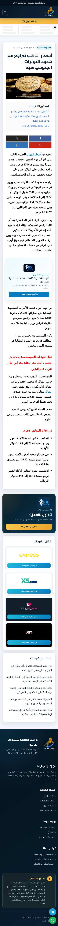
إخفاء (32, 106)
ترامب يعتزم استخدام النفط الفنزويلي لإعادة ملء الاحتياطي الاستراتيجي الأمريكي (31, 690)
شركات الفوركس (47, 810)
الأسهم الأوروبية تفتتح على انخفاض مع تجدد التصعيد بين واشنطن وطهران (30, 701)
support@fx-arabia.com (44, 854)
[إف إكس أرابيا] (49, 12)
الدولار (48, 391)
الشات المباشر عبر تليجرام (44, 859)
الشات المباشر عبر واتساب (44, 864)
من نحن (51, 832)
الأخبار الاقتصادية (47, 800)
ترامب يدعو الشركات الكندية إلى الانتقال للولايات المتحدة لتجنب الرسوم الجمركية (29, 679)
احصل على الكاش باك (29, 526)
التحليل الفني (49, 796)
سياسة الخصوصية (46, 837)
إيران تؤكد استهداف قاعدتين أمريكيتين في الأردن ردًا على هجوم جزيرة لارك (31, 668)
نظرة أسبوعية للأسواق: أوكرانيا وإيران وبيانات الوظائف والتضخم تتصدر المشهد (30, 712)
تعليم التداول (48, 805)
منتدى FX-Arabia (47, 827)
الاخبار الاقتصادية (44, 47)
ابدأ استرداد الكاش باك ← (29, 294)
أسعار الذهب (34, 154)
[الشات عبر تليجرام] (52, 912)
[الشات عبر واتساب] (52, 920)
